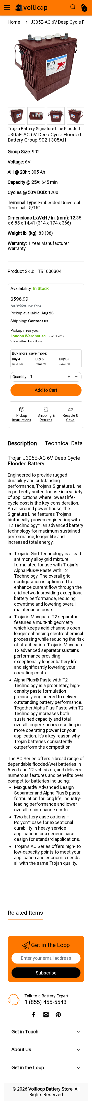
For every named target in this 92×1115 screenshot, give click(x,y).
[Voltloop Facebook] (34, 1016)
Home (14, 22)
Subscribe (46, 972)
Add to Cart (46, 390)
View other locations (26, 341)
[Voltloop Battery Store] (31, 7)
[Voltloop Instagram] (46, 1016)
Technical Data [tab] (64, 443)
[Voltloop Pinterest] (58, 1016)
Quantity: (20, 376)
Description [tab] (22, 443)
